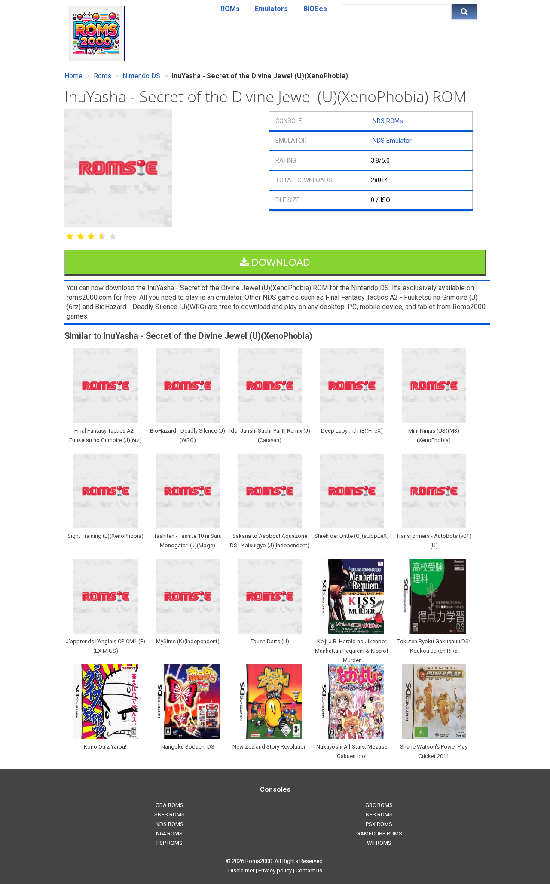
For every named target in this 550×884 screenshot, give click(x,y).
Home (73, 76)
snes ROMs (169, 814)
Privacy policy (275, 870)
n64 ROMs (169, 833)
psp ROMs (169, 843)
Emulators (271, 9)
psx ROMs (379, 824)
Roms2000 (258, 861)
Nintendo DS (141, 76)
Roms (102, 76)
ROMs (230, 9)
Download (279, 262)
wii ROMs (379, 843)
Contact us (309, 870)
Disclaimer (241, 870)
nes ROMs (379, 814)
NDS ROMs (388, 121)
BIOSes (315, 9)
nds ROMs (169, 824)
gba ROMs (169, 805)
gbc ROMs (379, 805)
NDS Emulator (392, 140)
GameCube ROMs (379, 833)
